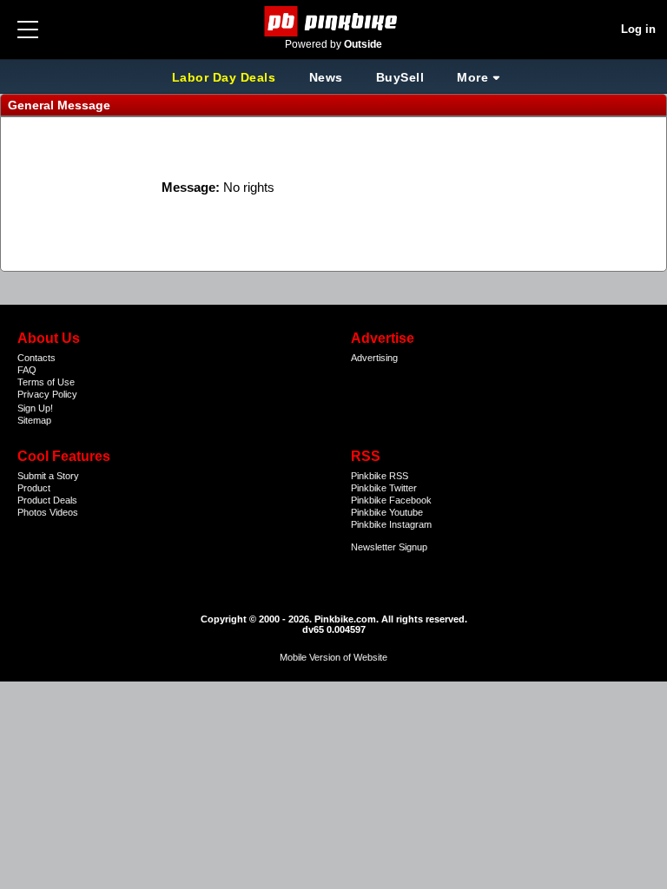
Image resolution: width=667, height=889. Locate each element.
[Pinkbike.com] (334, 21)
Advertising (374, 357)
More (472, 77)
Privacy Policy (47, 394)
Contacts (36, 357)
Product (33, 488)
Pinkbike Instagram (391, 524)
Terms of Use (46, 382)
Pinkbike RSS (379, 476)
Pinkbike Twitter (384, 488)
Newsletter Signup (389, 547)
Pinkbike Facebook (391, 500)
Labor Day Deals (226, 77)
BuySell (400, 77)
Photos (32, 512)
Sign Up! (35, 408)
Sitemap (34, 420)
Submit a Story (48, 476)
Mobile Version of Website (333, 657)
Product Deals (47, 500)
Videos (64, 512)
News (326, 77)
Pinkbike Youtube (387, 512)
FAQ (26, 370)
